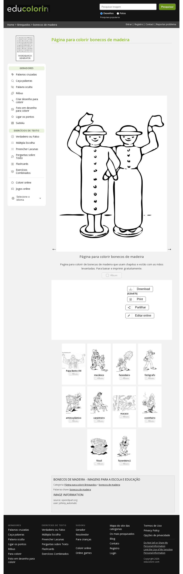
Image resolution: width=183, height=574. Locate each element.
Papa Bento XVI (73, 370)
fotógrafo (150, 375)
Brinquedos (23, 24)
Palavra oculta (16, 539)
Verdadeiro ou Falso (53, 529)
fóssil (99, 460)
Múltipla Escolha (51, 534)
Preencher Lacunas (53, 539)
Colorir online (83, 548)
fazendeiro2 (124, 460)
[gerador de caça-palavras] (25, 60)
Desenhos (108, 13)
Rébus (11, 549)
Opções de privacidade (157, 535)
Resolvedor (82, 534)
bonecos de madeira (45, 24)
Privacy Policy (151, 530)
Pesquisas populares (110, 17)
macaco (124, 413)
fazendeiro (124, 375)
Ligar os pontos (17, 544)
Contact (150, 24)
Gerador (80, 529)
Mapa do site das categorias (120, 527)
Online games (84, 553)
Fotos (122, 13)
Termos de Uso (153, 525)
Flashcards (48, 549)
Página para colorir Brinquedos (81, 484)
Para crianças (83, 539)
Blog (112, 538)
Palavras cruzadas (18, 529)
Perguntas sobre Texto (55, 544)
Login (113, 553)
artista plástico (73, 417)
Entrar (129, 24)
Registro (139, 24)
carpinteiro (99, 417)
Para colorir (14, 553)
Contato (114, 543)
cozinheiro (149, 417)
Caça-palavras (16, 534)
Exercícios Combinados (55, 553)
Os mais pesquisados (122, 533)
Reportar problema (166, 24)
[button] (139, 315)
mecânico (99, 375)
